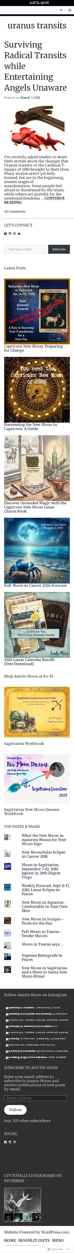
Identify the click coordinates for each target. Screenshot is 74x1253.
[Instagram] (10, 233)
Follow (15, 1110)
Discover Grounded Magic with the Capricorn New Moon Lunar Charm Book (35, 507)
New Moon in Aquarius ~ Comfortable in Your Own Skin (45, 906)
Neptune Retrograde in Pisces (42, 957)
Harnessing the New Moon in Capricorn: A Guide (30, 426)
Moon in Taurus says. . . (43, 944)
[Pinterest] (14, 233)
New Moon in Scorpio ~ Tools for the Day (43, 921)
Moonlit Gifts (34, 1240)
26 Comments (15, 211)
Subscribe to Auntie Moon (31, 1068)
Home (10, 1240)
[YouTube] (19, 233)
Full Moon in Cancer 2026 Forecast (35, 585)
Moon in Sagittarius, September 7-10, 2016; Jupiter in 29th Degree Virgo (41, 871)
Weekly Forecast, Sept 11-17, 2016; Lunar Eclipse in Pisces (46, 890)
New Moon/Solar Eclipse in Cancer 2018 (43, 854)
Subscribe (59, 249)
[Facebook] (5, 233)
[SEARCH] (61, 10)
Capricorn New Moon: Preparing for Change (33, 348)
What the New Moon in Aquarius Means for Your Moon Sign (44, 839)
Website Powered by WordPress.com (36, 1232)
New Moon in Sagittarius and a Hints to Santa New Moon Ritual (44, 972)
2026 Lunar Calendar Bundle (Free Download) (29, 662)
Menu (70, 10)
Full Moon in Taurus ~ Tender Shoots (42, 934)
